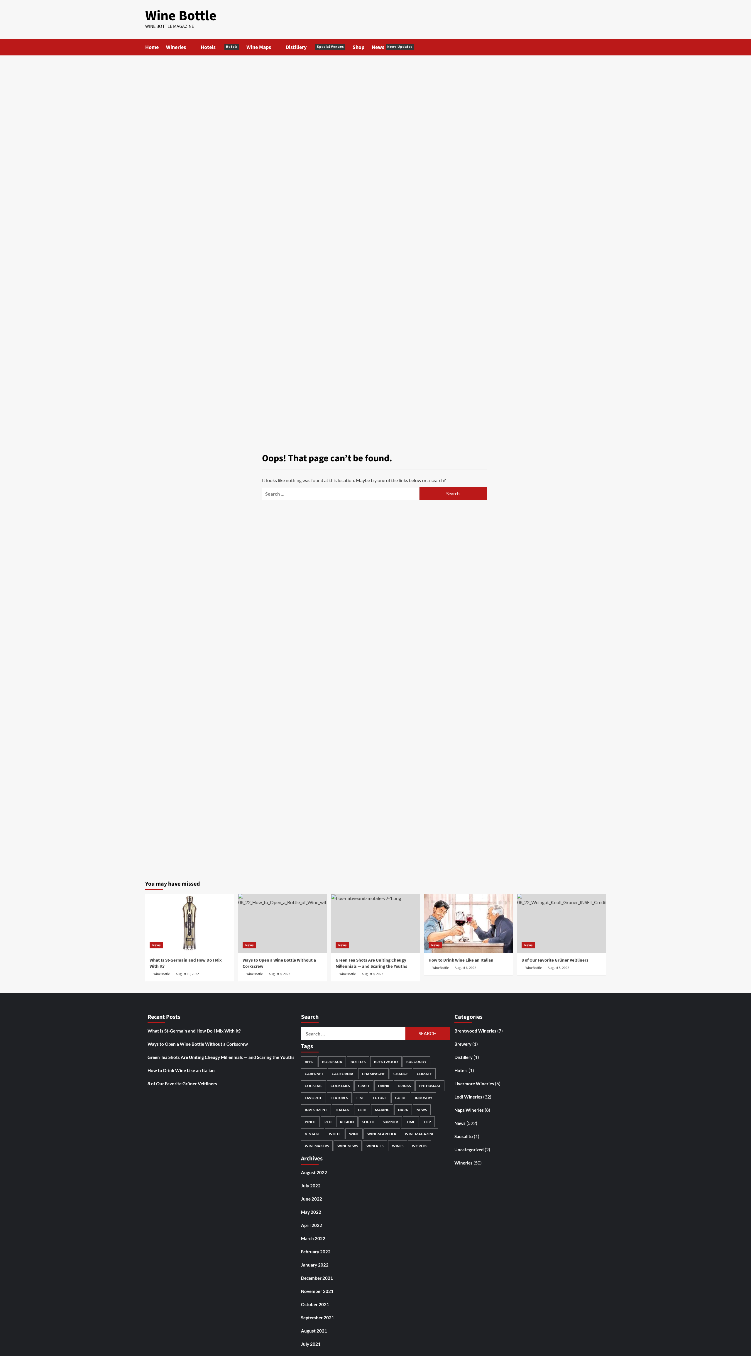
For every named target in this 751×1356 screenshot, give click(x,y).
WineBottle (161, 974)
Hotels (219, 47)
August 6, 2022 (465, 967)
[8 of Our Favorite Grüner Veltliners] (561, 923)
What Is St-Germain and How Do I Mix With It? (194, 1030)
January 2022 (315, 1264)
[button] (602, 47)
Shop (358, 47)
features (339, 1098)
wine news (347, 1146)
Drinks (404, 1086)
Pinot (310, 1122)
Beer (309, 1062)
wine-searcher (381, 1134)
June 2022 (311, 1198)
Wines (397, 1146)
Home (152, 47)
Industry (423, 1098)
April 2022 (311, 1225)
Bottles (358, 1062)
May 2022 (311, 1212)
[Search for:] (340, 493)
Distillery (315, 47)
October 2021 (315, 1304)
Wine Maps (258, 47)
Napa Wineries (469, 1110)
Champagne (373, 1074)
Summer (390, 1122)
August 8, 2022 (279, 974)
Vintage (312, 1134)
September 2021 (317, 1317)
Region (347, 1122)
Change (400, 1074)
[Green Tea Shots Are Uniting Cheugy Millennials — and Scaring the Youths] (375, 923)
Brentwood (386, 1062)
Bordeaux (332, 1062)
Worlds (419, 1146)
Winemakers (317, 1146)
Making (382, 1110)
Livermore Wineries (474, 1083)
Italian (342, 1110)
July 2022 (311, 1185)
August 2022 (314, 1172)
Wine (354, 1134)
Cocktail (313, 1086)
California (342, 1074)
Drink (383, 1086)
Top (427, 1122)
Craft (364, 1086)
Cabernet (314, 1074)
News (392, 47)
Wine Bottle (180, 16)
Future (380, 1098)
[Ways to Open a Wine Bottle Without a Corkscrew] (282, 923)
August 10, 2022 (187, 974)
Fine (360, 1098)
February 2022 (316, 1251)
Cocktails (340, 1086)
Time (411, 1122)
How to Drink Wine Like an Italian (461, 960)
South (368, 1122)
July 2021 (311, 1344)
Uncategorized (469, 1149)
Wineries (176, 47)
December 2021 (317, 1278)
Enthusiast (430, 1086)
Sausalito (463, 1136)
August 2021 (314, 1330)
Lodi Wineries (468, 1096)
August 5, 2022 (558, 967)
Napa (403, 1110)
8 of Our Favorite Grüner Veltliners (555, 960)
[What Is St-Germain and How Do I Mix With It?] (189, 923)
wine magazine (419, 1134)
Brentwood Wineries (475, 1030)
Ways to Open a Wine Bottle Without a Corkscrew (198, 1044)
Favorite (313, 1098)
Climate (424, 1074)
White (335, 1134)
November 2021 (317, 1291)
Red (327, 1122)
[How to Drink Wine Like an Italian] (468, 923)
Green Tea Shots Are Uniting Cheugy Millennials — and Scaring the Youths (371, 963)
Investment (316, 1110)
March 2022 (313, 1238)
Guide (400, 1098)
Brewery (462, 1044)
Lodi (362, 1110)
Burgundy (416, 1062)
